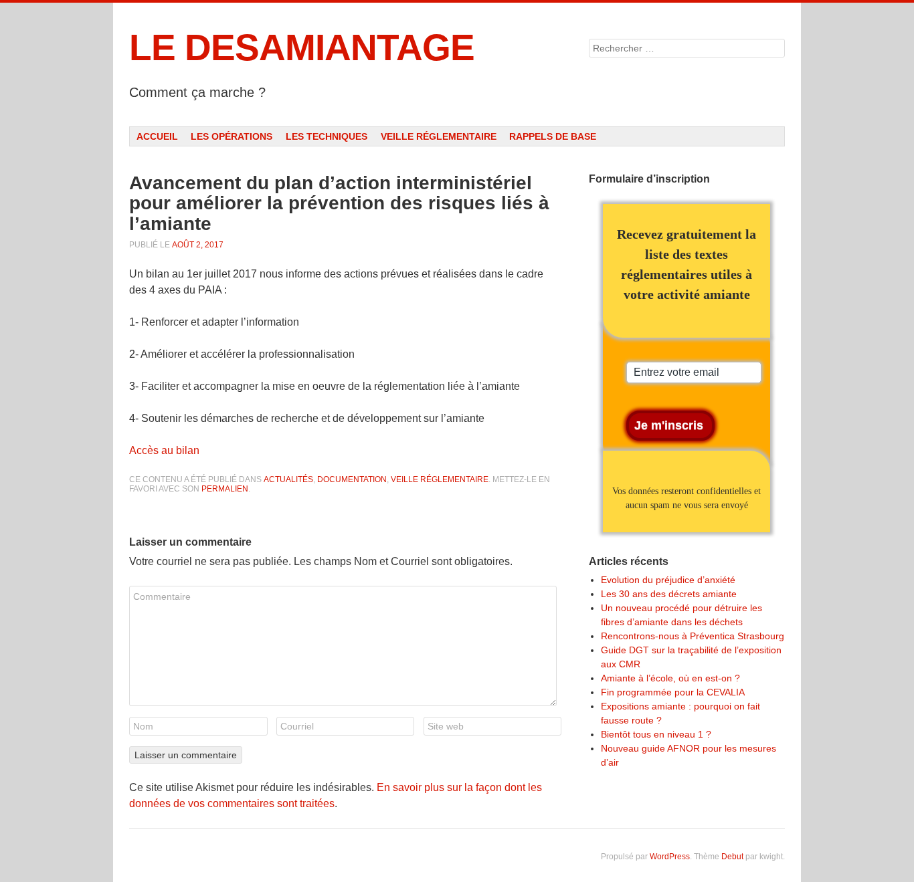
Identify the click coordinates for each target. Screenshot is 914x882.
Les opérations (231, 136)
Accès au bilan (164, 450)
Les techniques (326, 136)
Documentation (352, 479)
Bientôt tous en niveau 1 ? (656, 734)
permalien (224, 488)
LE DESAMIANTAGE (301, 47)
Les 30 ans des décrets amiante (669, 593)
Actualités (288, 479)
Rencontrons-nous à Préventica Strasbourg (692, 636)
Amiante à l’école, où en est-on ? (670, 678)
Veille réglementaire (438, 136)
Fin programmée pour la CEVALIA (673, 692)
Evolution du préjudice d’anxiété (668, 579)
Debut (732, 856)
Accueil (157, 136)
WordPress (670, 856)
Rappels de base (552, 136)
